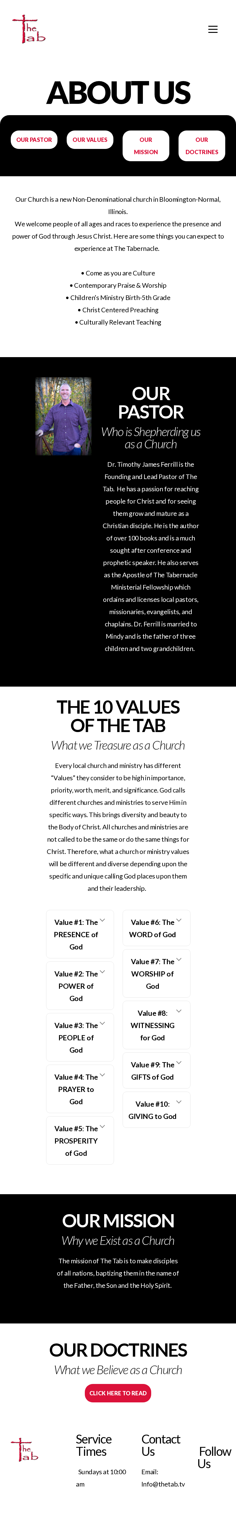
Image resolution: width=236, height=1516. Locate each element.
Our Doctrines (202, 145)
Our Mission (146, 145)
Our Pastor (34, 139)
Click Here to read (118, 1393)
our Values (90, 139)
